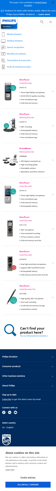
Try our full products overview (33, 335)
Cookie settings (28, 477)
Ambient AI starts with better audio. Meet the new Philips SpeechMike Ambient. (30, 12)
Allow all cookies (28, 485)
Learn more (9, 470)
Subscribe (6, 399)
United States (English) (35, 4)
